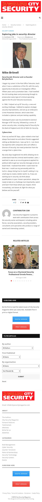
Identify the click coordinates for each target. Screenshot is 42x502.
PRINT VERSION (21, 327)
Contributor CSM (9, 37)
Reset (4, 381)
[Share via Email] (28, 202)
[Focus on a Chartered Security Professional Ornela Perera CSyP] (21, 257)
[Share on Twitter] (23, 202)
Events (4, 460)
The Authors (6, 417)
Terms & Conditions (17, 493)
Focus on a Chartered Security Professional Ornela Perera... (21, 273)
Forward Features (8, 422)
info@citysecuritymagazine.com (18, 405)
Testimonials (6, 425)
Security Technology (9, 455)
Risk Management (8, 445)
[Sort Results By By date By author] (11, 371)
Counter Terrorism (9, 450)
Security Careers (16, 25)
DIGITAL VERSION (21, 319)
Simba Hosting (29, 499)
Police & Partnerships (10, 452)
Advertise (5, 433)
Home (4, 25)
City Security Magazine (10, 420)
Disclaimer (27, 493)
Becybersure (29, 37)
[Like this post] (17, 202)
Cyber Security (7, 447)
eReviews (5, 428)
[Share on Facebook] (20, 202)
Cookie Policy (36, 493)
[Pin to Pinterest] (25, 202)
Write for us (6, 430)
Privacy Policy (6, 493)
